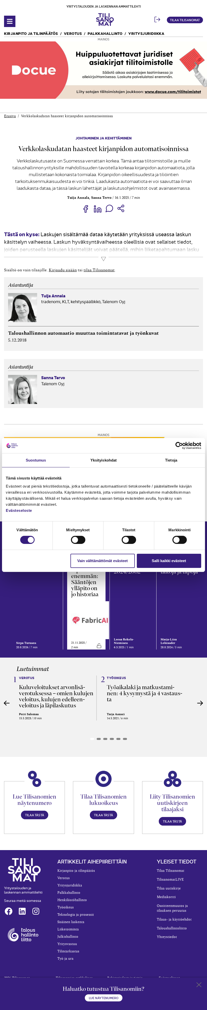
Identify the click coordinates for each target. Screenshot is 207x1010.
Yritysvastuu (67, 944)
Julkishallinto (67, 937)
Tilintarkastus (68, 951)
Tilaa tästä (34, 815)
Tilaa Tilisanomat (185, 20)
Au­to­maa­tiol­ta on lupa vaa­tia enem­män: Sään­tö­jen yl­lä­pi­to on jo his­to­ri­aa (84, 576)
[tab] (92, 739)
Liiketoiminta (68, 929)
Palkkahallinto (105, 33)
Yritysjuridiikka (146, 33)
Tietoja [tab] (171, 460)
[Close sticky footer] (199, 986)
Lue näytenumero (103, 998)
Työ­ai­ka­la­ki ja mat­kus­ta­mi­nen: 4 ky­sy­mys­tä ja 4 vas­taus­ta (144, 693)
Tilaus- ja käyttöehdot (174, 919)
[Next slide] (200, 703)
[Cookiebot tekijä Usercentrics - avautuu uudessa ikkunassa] (179, 445)
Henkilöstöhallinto (72, 900)
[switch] (78, 540)
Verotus (73, 33)
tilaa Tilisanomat (99, 270)
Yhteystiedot (167, 937)
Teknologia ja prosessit (75, 915)
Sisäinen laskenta (70, 922)
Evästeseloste (19, 510)
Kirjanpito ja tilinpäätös (31, 33)
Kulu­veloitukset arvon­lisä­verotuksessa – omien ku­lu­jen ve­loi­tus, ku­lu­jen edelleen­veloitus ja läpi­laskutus (56, 696)
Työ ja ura (65, 958)
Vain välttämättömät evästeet (102, 561)
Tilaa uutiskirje (169, 888)
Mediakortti (166, 897)
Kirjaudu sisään (63, 270)
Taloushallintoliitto (172, 928)
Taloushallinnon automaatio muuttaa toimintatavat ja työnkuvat (83, 333)
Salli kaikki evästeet (169, 561)
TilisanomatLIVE (170, 879)
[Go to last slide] (7, 703)
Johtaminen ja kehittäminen (103, 137)
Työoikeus (65, 907)
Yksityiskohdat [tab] (103, 460)
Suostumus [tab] (36, 460)
